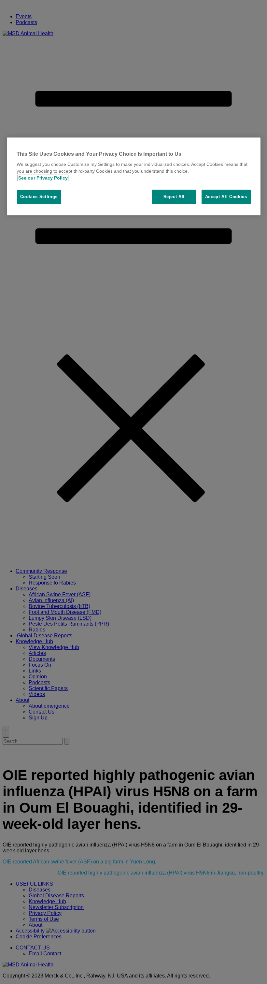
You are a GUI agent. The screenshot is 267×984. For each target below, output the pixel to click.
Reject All (174, 196)
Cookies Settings (39, 196)
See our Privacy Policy (43, 178)
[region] (133, 176)
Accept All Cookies (226, 196)
